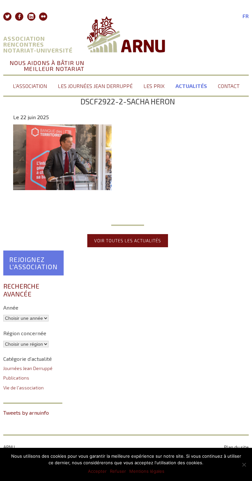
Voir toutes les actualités (127, 240)
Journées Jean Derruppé (27, 368)
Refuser (118, 471)
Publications (16, 378)
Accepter (97, 471)
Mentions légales (146, 471)
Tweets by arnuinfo (26, 412)
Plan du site (236, 447)
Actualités (191, 86)
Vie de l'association (23, 387)
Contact (229, 86)
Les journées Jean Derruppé (95, 86)
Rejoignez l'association (33, 263)
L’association (30, 86)
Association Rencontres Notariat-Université (38, 44)
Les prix (154, 86)
